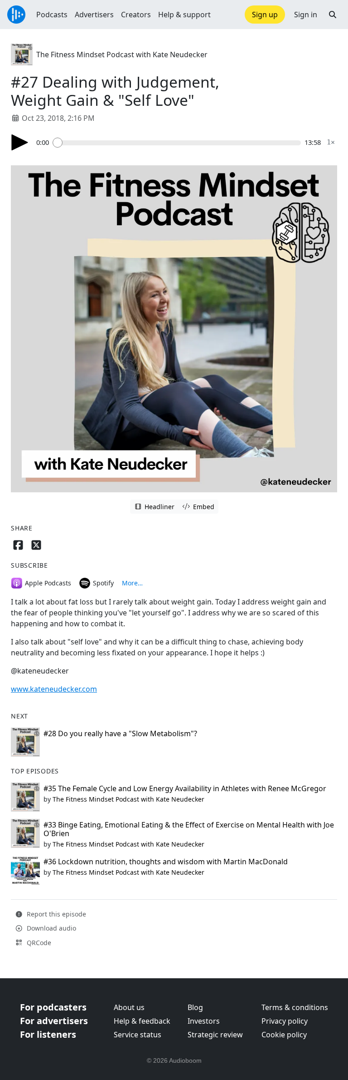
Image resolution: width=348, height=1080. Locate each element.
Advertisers (94, 15)
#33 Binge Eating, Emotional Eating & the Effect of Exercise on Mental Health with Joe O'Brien (189, 829)
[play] (20, 142)
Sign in (305, 15)
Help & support (184, 15)
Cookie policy (284, 1035)
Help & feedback (142, 1021)
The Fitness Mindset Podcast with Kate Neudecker (122, 54)
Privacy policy (284, 1021)
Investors (204, 1021)
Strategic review (215, 1035)
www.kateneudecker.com (54, 689)
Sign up (265, 15)
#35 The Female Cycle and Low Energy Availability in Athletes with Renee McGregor (185, 788)
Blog (195, 1007)
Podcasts (52, 15)
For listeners (48, 1034)
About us (129, 1007)
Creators (136, 15)
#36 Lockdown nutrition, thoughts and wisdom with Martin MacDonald (166, 862)
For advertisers (54, 1021)
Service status (137, 1035)
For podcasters (53, 1007)
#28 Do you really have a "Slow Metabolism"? (120, 733)
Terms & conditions (294, 1007)
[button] (332, 14)
